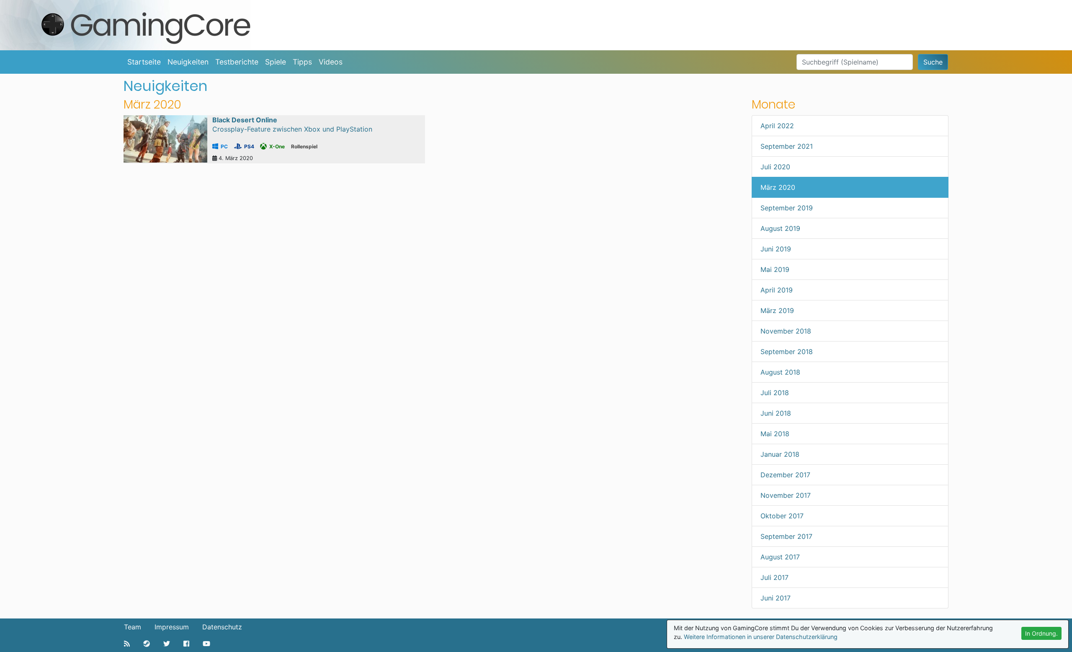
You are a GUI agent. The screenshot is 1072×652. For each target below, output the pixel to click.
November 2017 (785, 495)
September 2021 (786, 146)
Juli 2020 (775, 167)
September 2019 (786, 208)
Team (132, 627)
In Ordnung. (1041, 633)
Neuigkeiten (188, 61)
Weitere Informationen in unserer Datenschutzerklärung (761, 636)
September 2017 (786, 536)
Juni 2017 (775, 598)
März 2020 (777, 187)
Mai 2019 (774, 269)
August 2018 (780, 372)
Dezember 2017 (785, 475)
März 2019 (777, 310)
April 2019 (776, 290)
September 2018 (786, 351)
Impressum (172, 627)
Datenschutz (222, 627)
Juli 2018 (774, 392)
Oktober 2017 (782, 516)
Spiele (275, 61)
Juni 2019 (775, 249)
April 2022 (777, 126)
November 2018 (785, 331)
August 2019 (780, 228)
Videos (331, 61)
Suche (933, 62)
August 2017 (780, 557)
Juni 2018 (775, 413)
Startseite (144, 61)
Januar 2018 (779, 454)
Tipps (302, 61)
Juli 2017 (774, 577)
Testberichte (236, 61)
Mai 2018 (774, 433)
